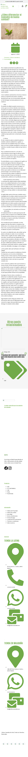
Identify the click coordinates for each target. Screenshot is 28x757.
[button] (13, 6)
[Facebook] (6, 468)
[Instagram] (10, 468)
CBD (5, 381)
